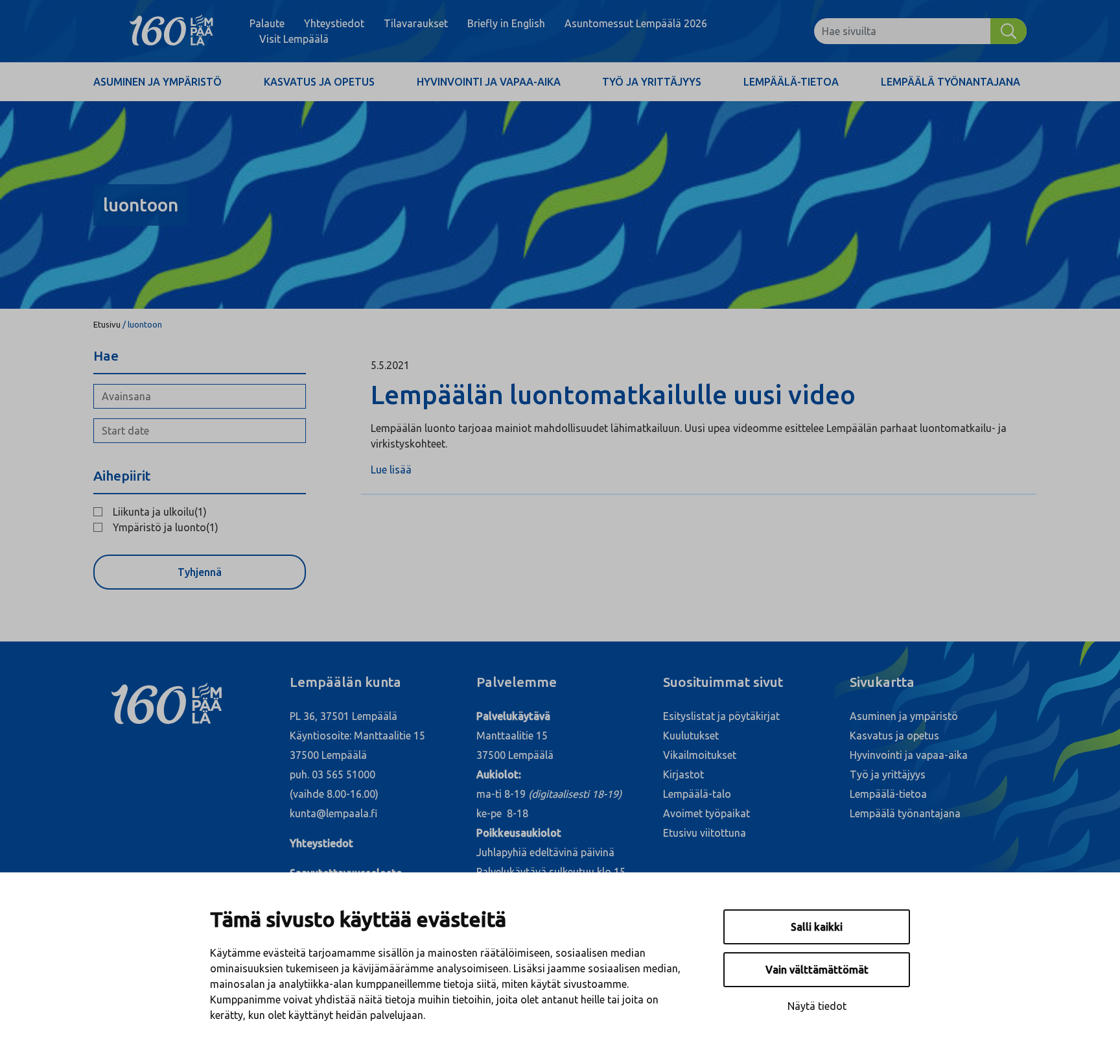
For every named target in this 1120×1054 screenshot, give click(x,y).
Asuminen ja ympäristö (157, 82)
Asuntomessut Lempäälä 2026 (636, 23)
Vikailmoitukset (699, 755)
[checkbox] (199, 512)
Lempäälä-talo (697, 794)
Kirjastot (683, 774)
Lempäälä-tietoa (791, 82)
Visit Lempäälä (294, 39)
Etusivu (107, 324)
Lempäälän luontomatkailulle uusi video (619, 394)
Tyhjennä (200, 572)
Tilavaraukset (416, 23)
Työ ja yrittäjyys (651, 82)
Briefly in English (506, 23)
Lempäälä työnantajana (950, 82)
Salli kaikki (817, 927)
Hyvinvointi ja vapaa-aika (489, 82)
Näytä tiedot (817, 1006)
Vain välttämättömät (817, 970)
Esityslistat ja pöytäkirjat (721, 716)
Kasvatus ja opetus (319, 82)
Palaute (267, 23)
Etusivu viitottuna (704, 833)
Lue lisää (391, 469)
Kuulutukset (691, 735)
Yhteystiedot (334, 23)
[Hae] (1008, 31)
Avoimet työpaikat (706, 813)
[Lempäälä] (171, 31)
